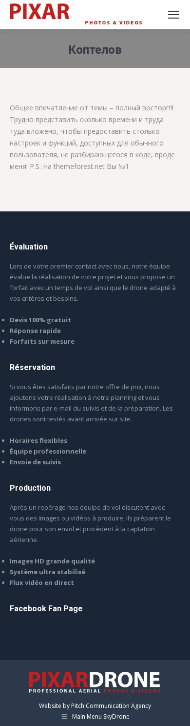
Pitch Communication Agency (111, 706)
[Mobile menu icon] (173, 14)
